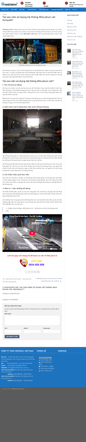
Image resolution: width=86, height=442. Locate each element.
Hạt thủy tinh (71, 30)
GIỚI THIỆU (14, 9)
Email (26, 328)
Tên (6, 328)
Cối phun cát (71, 33)
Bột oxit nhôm (72, 27)
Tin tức (5, 14)
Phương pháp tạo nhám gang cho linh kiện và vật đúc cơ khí (77, 84)
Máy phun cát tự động (74, 36)
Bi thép (69, 20)
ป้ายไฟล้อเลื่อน (13, 299)
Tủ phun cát (71, 40)
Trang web (46, 328)
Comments (75, 57)
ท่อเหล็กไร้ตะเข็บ (14, 293)
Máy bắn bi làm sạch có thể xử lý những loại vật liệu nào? (77, 64)
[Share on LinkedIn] (38, 272)
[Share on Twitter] (29, 272)
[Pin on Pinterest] (35, 272)
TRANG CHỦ (4, 9)
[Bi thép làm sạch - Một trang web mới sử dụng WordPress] (9, 4)
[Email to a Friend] (32, 272)
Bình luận (8, 313)
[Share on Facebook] (26, 272)
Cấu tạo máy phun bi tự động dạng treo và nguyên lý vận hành (77, 53)
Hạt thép (70, 23)
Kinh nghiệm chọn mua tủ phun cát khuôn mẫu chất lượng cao (77, 96)
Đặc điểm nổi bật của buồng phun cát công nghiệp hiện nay (77, 74)
